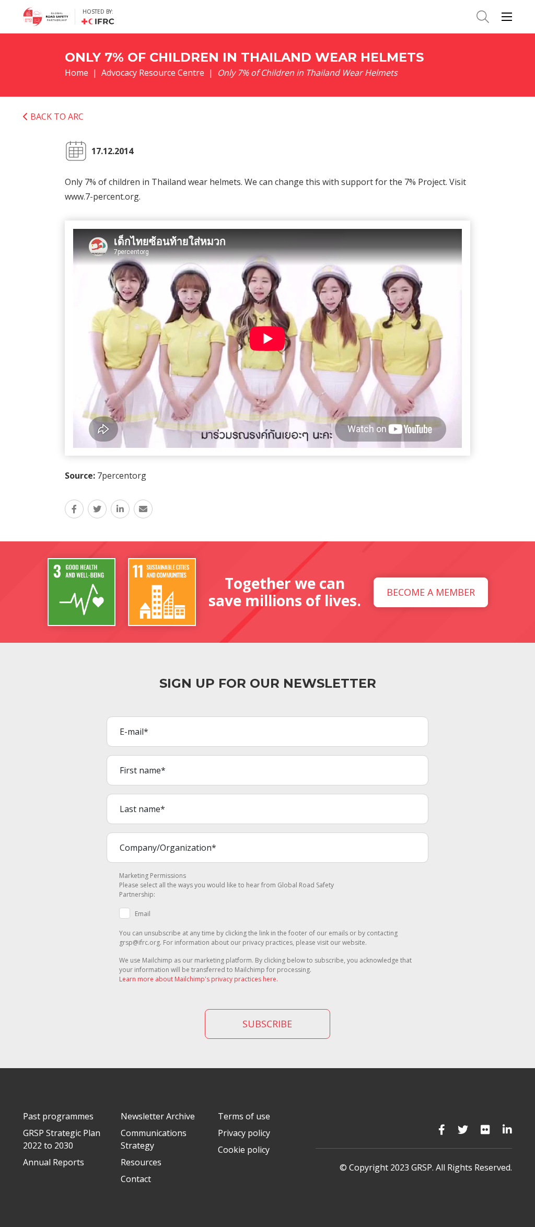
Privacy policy (244, 1133)
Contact (136, 1179)
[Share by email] (143, 509)
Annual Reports (53, 1162)
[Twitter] (463, 1129)
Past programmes (58, 1116)
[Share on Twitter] (97, 509)
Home (76, 72)
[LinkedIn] (507, 1129)
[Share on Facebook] (74, 509)
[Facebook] (441, 1129)
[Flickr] (485, 1129)
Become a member (431, 592)
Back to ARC (56, 116)
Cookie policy (244, 1149)
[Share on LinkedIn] (120, 509)
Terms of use (244, 1116)
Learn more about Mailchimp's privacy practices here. (198, 979)
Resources (141, 1162)
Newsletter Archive (158, 1116)
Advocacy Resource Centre (152, 72)
